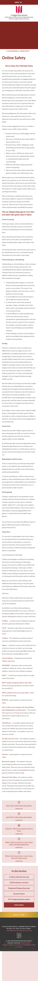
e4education (26, 943)
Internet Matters (7, 658)
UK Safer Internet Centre (10, 739)
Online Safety (25, 51)
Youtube (5, 754)
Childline (5, 621)
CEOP (4, 628)
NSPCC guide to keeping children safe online (17, 683)
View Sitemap (7, 945)
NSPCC (4, 675)
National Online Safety (9, 777)
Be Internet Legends (8, 761)
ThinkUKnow (6, 723)
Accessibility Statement (22, 945)
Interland (24, 770)
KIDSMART (6, 665)
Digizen (4, 645)
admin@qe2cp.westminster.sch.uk (19, 930)
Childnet (5, 638)
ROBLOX (5, 700)
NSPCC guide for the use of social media (15, 693)
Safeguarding (13, 51)
